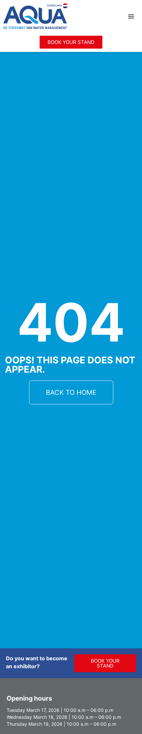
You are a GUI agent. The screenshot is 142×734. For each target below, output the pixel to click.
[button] (131, 16)
